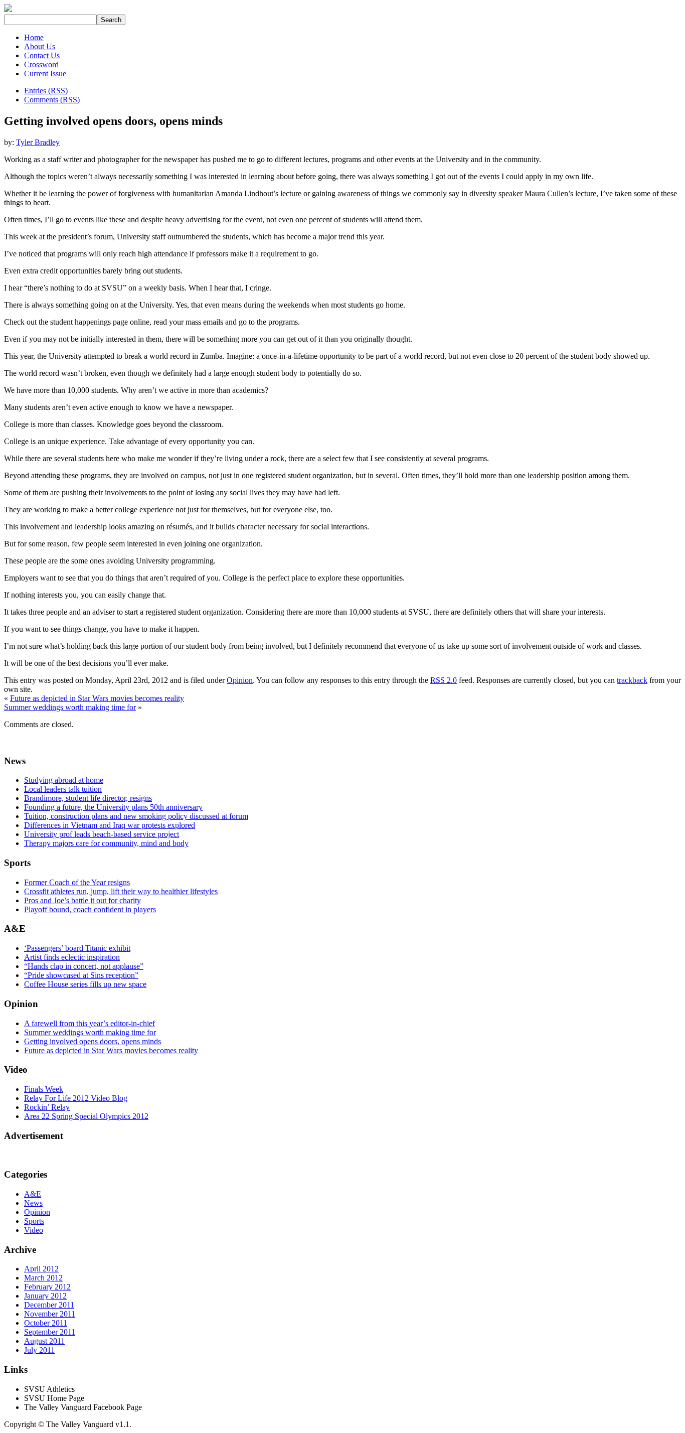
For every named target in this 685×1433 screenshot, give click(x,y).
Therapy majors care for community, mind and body (106, 843)
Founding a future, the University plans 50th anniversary (113, 807)
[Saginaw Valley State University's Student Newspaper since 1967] (8, 12)
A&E (32, 1194)
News (33, 1203)
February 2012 (47, 1286)
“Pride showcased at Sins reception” (81, 975)
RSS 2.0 (443, 680)
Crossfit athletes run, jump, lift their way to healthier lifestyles (121, 891)
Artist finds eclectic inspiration (72, 957)
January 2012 (45, 1296)
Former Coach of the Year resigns (77, 882)
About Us (39, 46)
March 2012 (43, 1277)
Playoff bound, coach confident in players (90, 909)
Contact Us (42, 55)
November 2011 (49, 1314)
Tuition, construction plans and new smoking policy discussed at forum (136, 816)
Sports (34, 1221)
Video (33, 1230)
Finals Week (43, 1089)
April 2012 (41, 1268)
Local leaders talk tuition (63, 789)
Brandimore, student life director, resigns (88, 798)
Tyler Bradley (38, 142)
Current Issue (45, 73)
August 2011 (44, 1341)
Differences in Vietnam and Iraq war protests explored (109, 825)
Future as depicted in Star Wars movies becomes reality (97, 698)
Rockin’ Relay (47, 1107)
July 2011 (39, 1350)
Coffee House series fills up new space (85, 984)
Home (34, 37)
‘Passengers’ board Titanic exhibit (77, 948)
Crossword (41, 64)
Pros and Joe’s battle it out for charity (82, 900)
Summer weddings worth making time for (70, 707)
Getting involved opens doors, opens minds (92, 1041)
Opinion (240, 680)
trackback (632, 680)
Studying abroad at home (63, 780)
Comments (52, 99)
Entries (46, 90)
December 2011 (49, 1305)
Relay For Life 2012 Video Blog (75, 1098)
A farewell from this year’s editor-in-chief (89, 1023)
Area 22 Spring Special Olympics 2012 (86, 1116)
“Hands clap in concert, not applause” (83, 966)
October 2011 (45, 1323)
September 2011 (49, 1332)
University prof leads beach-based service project (101, 834)
